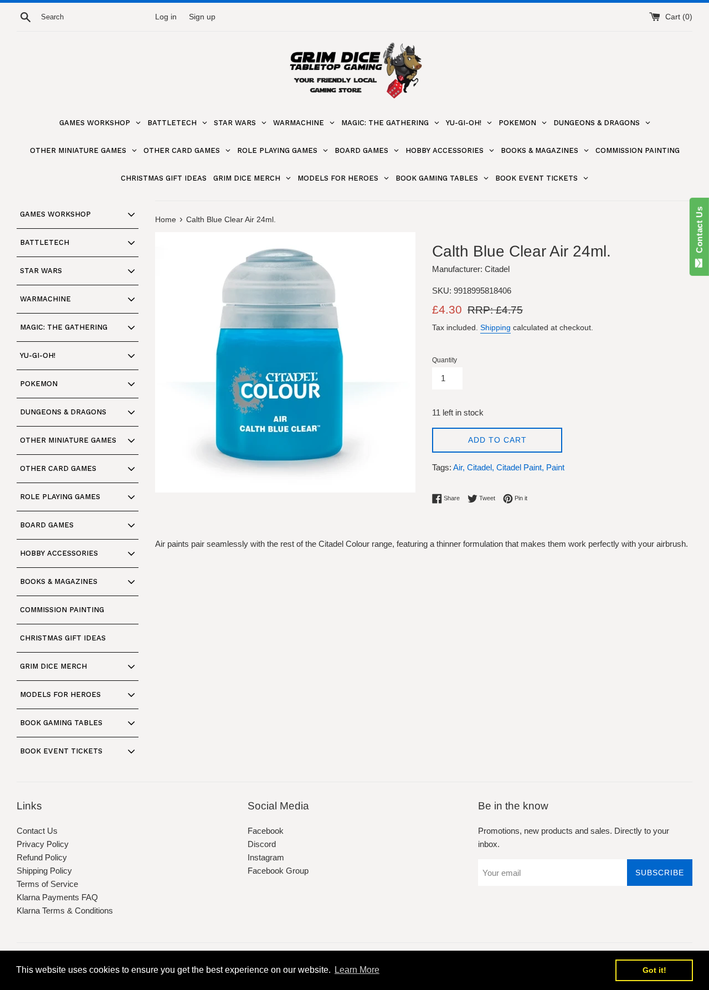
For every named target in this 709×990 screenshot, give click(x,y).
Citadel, (480, 467)
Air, (459, 467)
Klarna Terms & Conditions (65, 910)
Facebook (266, 830)
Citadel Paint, (520, 467)
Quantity (444, 360)
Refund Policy (42, 857)
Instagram (266, 857)
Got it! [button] (654, 970)
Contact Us (37, 830)
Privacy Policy (43, 844)
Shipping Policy (44, 870)
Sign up (202, 17)
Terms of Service (47, 884)
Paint (555, 467)
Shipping (495, 327)
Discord (262, 844)
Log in (166, 17)
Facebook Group (278, 870)
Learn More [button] (357, 969)
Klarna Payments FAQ (57, 897)
